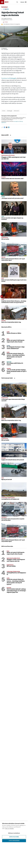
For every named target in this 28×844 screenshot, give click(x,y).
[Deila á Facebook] (4, 9)
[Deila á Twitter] (5, 9)
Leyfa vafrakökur (14, 840)
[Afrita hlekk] (2, 9)
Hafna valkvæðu (14, 836)
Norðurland (4, 7)
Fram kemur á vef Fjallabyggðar (9, 78)
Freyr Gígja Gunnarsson (6, 18)
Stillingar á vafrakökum (14, 833)
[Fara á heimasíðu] (5, 2)
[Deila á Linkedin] (7, 9)
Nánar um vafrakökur (9, 828)
